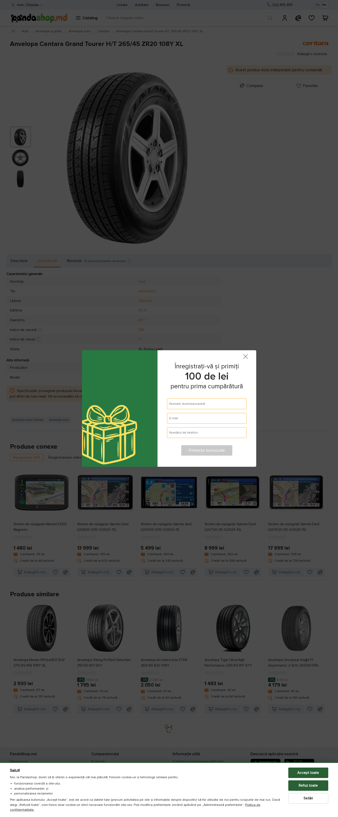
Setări (308, 798)
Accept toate (308, 772)
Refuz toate (308, 785)
